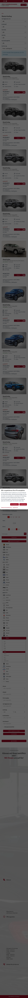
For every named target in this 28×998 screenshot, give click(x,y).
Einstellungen (23, 504)
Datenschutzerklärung (6, 507)
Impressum (15, 507)
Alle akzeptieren (14, 504)
